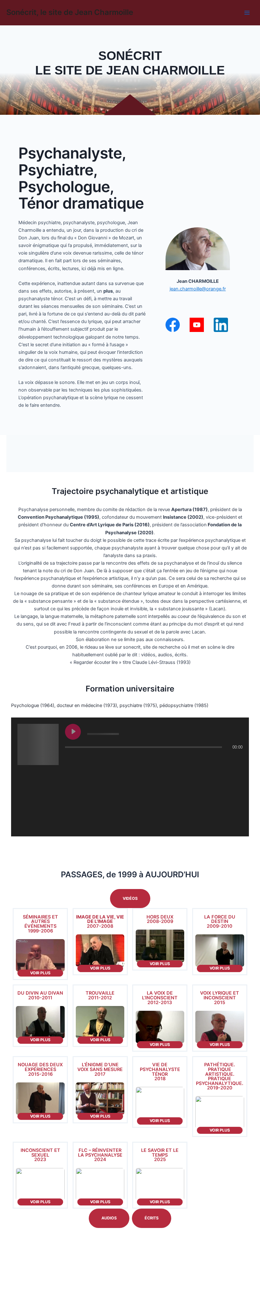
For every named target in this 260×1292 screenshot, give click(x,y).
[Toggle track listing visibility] (236, 759)
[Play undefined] (73, 732)
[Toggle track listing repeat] (96, 759)
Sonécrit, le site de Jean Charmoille (69, 12)
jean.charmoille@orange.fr (198, 289)
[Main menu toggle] (247, 12)
